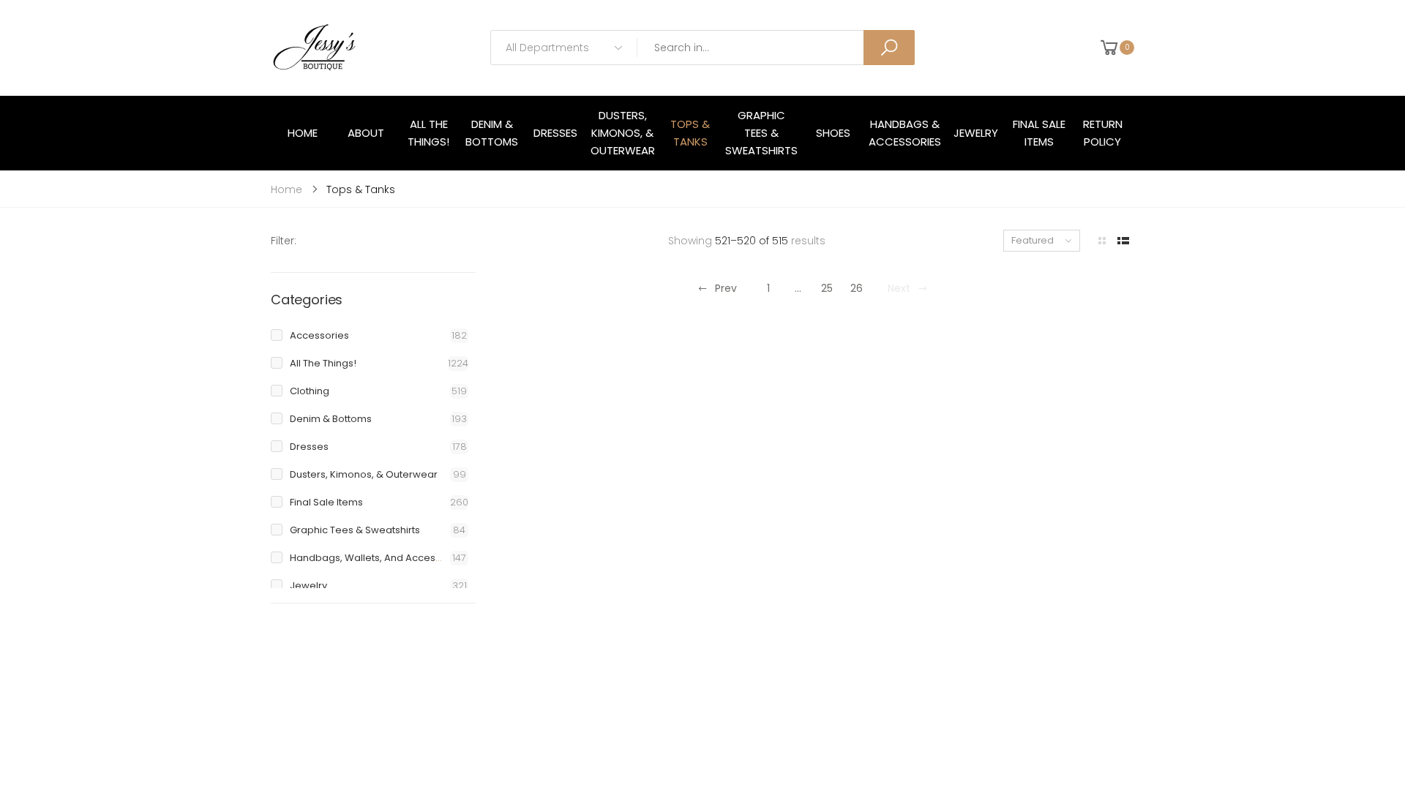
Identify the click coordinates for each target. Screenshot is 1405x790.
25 (827, 288)
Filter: (283, 240)
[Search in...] (889, 47)
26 (856, 288)
